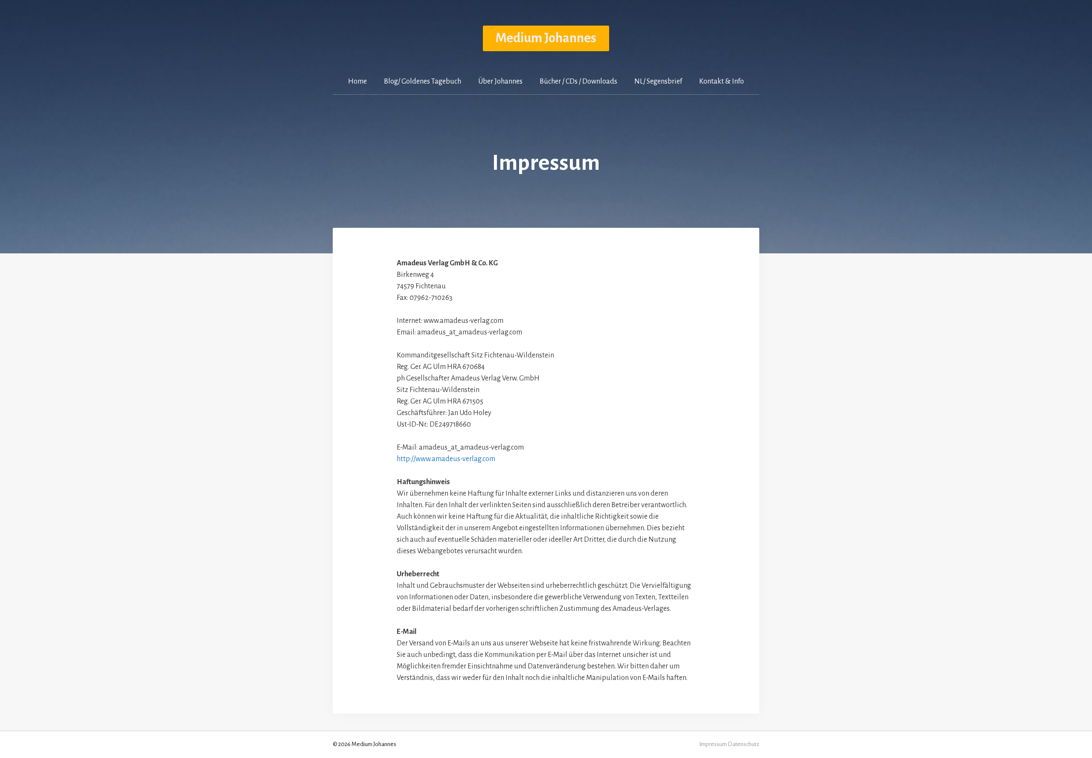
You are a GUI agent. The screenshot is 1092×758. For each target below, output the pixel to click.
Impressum (713, 744)
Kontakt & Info (721, 81)
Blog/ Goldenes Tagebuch (422, 81)
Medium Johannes (546, 38)
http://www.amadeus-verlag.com (446, 459)
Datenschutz (743, 744)
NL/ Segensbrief (658, 81)
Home (357, 81)
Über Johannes (500, 81)
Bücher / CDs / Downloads (578, 81)
